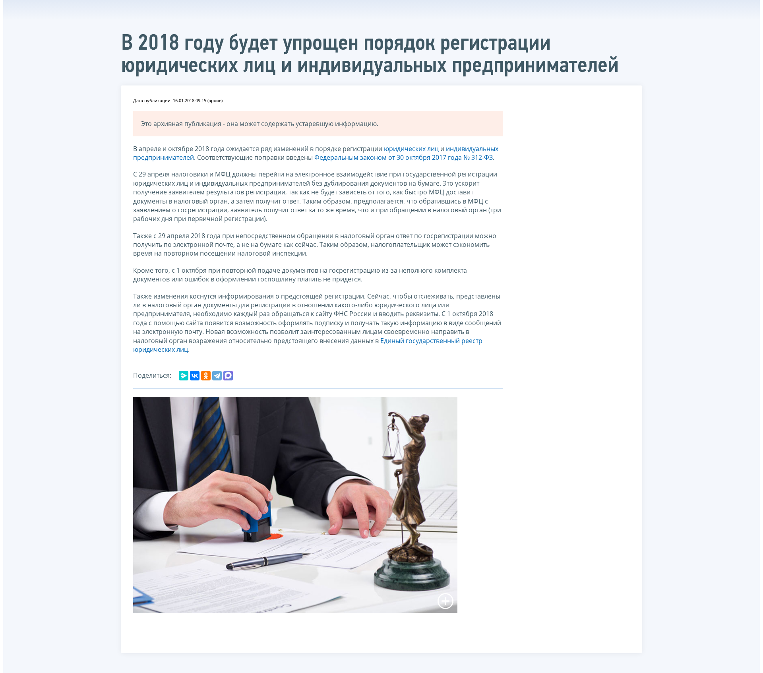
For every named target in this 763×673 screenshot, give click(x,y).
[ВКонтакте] (194, 375)
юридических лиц (411, 148)
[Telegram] (217, 375)
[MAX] (228, 375)
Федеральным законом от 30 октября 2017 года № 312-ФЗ (403, 157)
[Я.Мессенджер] (183, 375)
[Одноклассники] (206, 375)
